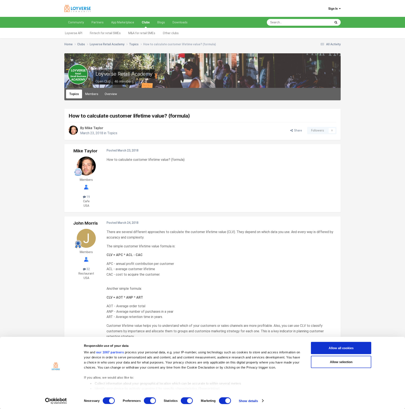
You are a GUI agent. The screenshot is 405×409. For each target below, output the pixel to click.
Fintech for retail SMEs (105, 33)
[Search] (336, 22)
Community (76, 22)
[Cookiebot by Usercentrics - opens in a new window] (56, 401)
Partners (98, 22)
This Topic (319, 22)
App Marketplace (122, 22)
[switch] (150, 400)
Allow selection (341, 361)
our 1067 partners (110, 352)
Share (297, 130)
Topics (74, 94)
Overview (111, 94)
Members (91, 94)
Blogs (161, 22)
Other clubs (171, 33)
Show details (248, 400)
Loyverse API (73, 33)
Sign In (333, 8)
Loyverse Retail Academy (124, 74)
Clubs (146, 22)
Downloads (180, 22)
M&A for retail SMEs (141, 33)
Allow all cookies (341, 348)
